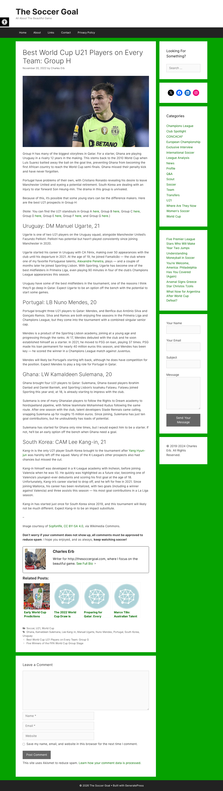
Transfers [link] (173, 195)
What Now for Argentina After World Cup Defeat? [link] (183, 296)
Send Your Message (183, 420)
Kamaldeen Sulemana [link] (48, 631)
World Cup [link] (48, 628)
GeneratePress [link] (134, 785)
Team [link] (170, 189)
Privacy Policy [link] (86, 32)
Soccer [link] (30, 628)
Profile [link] (170, 168)
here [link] (96, 211)
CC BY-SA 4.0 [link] (73, 526)
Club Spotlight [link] (176, 131)
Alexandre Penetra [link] (90, 261)
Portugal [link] (118, 631)
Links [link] (51, 32)
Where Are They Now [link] (181, 206)
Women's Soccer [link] (178, 211)
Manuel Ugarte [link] (85, 631)
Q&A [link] (169, 174)
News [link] (170, 163)
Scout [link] (170, 179)
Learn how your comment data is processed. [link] (110, 763)
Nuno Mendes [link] (104, 631)
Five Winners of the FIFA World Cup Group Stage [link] (54, 643)
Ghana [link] (30, 631)
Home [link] (22, 32)
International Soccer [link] (180, 152)
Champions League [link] (179, 126)
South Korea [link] (132, 631)
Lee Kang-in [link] (69, 631)
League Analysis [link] (177, 158)
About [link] (37, 32)
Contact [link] (66, 32)
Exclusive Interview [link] (179, 147)
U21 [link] (38, 628)
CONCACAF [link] (174, 136)
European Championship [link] (183, 142)
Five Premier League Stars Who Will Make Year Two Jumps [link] (180, 243)
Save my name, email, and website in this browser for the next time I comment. (82, 744)
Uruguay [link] (28, 635)
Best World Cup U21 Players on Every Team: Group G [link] (57, 639)
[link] (4, 22)
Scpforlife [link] (55, 526)
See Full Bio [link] (84, 563)
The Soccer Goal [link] (47, 11)
